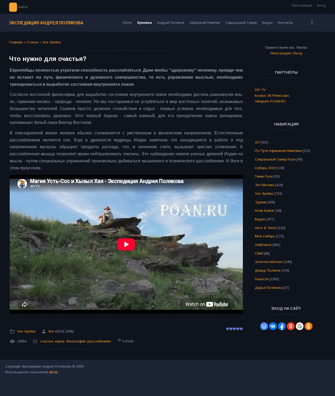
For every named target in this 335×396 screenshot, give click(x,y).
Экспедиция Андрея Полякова (46, 23)
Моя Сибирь (265, 236)
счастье (46, 341)
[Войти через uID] (264, 326)
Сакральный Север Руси (275, 159)
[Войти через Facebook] (282, 326)
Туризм (260, 202)
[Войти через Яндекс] (291, 326)
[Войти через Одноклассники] (308, 326)
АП (257, 142)
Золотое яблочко (269, 262)
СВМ (259, 253)
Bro (51, 332)
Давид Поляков (268, 270)
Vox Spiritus (51, 42)
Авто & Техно (266, 228)
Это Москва (264, 185)
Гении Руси (264, 176)
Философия (76, 341)
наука (59, 341)
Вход (321, 5)
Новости (262, 279)
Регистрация (302, 5)
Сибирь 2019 (265, 168)
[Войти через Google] (300, 326)
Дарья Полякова (268, 288)
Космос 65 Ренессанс (272, 95)
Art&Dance (263, 245)
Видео (260, 219)
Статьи (32, 42)
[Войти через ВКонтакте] (273, 326)
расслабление (99, 341)
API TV (260, 90)
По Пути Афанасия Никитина (278, 151)
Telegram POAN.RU (270, 101)
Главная (16, 42)
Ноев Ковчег (265, 211)
